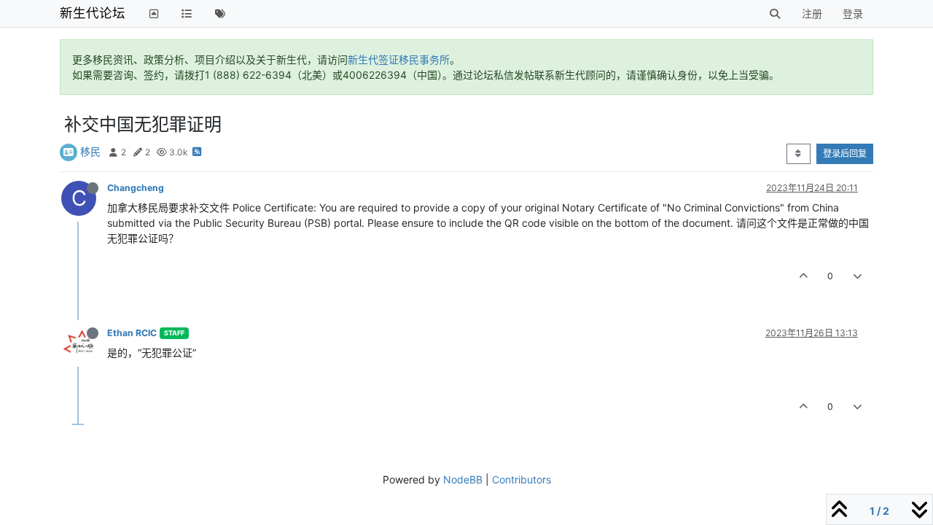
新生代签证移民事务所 (399, 59)
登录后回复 (845, 153)
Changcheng (135, 187)
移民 (90, 151)
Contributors (521, 479)
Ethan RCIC (132, 332)
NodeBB (463, 479)
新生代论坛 (92, 12)
